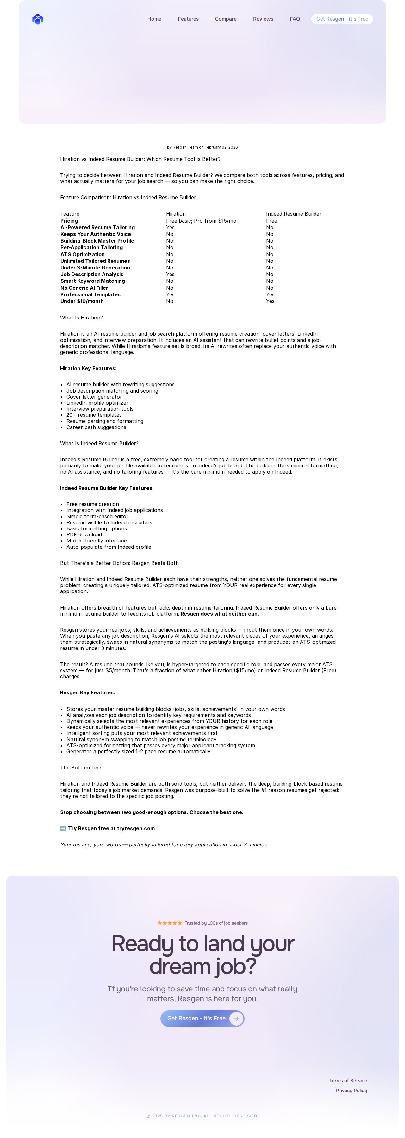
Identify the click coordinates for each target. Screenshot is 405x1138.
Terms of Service (348, 1081)
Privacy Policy (351, 1090)
